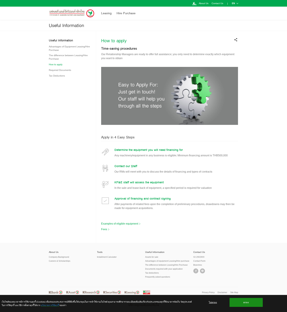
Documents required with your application (164, 269)
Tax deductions (152, 273)
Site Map (234, 292)
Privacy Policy (208, 292)
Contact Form (199, 261)
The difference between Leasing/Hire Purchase (68, 57)
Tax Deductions (57, 75)
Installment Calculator (107, 257)
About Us (203, 3)
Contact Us (217, 3)
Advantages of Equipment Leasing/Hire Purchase (69, 48)
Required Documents (60, 70)
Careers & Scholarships (59, 261)
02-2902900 (198, 257)
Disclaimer (222, 292)
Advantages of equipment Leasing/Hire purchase (167, 261)
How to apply (55, 64)
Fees (104, 229)
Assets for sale (151, 257)
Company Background (59, 257)
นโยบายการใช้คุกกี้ (50, 305)
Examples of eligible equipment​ (119, 223)
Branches (197, 265)
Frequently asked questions (157, 277)
